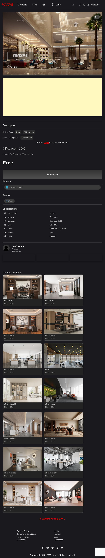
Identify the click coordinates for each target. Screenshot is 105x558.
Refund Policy (23, 531)
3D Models (21, 5)
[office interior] (63, 402)
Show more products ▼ (52, 519)
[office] (63, 367)
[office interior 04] (63, 471)
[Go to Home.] (7, 5)
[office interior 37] (22, 436)
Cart (56, 537)
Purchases (58, 540)
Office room (29, 132)
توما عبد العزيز (18, 246)
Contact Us (22, 540)
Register (57, 534)
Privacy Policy (23, 537)
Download (52, 174)
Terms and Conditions (26, 534)
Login (46, 142)
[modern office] (22, 367)
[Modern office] (22, 298)
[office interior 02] (22, 402)
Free (18, 132)
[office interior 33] (22, 471)
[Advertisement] (52, 97)
